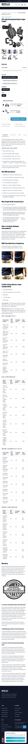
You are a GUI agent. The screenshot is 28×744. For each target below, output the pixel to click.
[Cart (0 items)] (22, 4)
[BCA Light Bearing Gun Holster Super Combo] (4, 51)
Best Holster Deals (12, 12)
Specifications (13, 134)
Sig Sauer (17, 710)
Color (3, 92)
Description (5, 134)
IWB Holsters (4, 708)
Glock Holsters (18, 708)
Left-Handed (4, 714)
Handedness (4, 86)
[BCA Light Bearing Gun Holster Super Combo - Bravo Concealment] (9, 51)
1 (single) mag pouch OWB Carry (10, 77)
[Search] (16, 4)
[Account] (19, 4)
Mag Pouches (5, 716)
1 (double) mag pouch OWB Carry (10, 80)
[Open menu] (25, 4)
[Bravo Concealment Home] (6, 4)
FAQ (2, 722)
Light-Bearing (5, 712)
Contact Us (4, 728)
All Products (4, 12)
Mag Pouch (4, 74)
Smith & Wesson (18, 712)
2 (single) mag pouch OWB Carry (10, 83)
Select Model (4, 67)
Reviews (19, 134)
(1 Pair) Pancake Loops (15, 110)
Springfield (17, 714)
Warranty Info (5, 724)
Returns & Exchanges (6, 726)
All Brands (17, 716)
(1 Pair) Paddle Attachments (16, 104)
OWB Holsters (5, 710)
